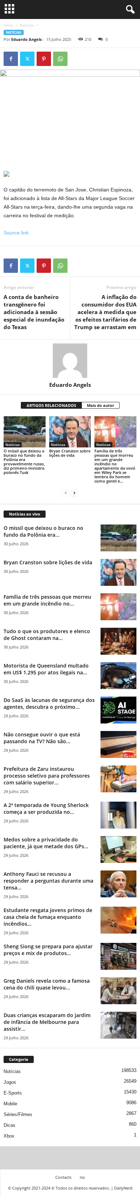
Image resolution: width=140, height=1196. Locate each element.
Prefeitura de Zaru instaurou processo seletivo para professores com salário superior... (47, 775)
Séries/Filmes (18, 1114)
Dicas (9, 1125)
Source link (16, 233)
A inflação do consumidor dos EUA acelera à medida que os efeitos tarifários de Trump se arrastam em (105, 312)
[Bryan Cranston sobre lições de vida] (70, 431)
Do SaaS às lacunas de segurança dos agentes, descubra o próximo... (49, 703)
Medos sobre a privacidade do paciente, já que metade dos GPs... (46, 843)
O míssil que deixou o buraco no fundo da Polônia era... (43, 531)
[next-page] (74, 493)
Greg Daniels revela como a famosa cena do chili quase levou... (47, 984)
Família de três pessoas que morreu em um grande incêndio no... (47, 600)
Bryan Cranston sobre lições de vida (69, 453)
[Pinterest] (44, 59)
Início (8, 25)
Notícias (27, 25)
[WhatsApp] (60, 59)
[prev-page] (65, 493)
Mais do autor (100, 405)
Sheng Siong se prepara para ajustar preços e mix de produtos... (48, 950)
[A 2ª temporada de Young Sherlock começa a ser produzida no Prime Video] (118, 815)
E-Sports (13, 1093)
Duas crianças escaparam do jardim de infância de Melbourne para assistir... (47, 1022)
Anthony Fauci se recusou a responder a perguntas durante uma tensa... (48, 880)
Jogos (10, 1082)
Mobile (10, 1103)
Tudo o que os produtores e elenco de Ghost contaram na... (47, 634)
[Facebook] (11, 59)
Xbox (9, 1136)
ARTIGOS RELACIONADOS (51, 405)
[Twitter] (27, 59)
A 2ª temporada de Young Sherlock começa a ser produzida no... (46, 808)
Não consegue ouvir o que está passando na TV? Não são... (42, 738)
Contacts (63, 1177)
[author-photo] (70, 360)
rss (82, 1177)
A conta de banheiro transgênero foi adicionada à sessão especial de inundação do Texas (34, 312)
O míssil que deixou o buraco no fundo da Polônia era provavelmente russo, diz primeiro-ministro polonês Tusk (24, 461)
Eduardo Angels (26, 39)
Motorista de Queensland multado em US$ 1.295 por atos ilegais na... (46, 669)
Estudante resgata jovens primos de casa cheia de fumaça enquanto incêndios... (48, 917)
